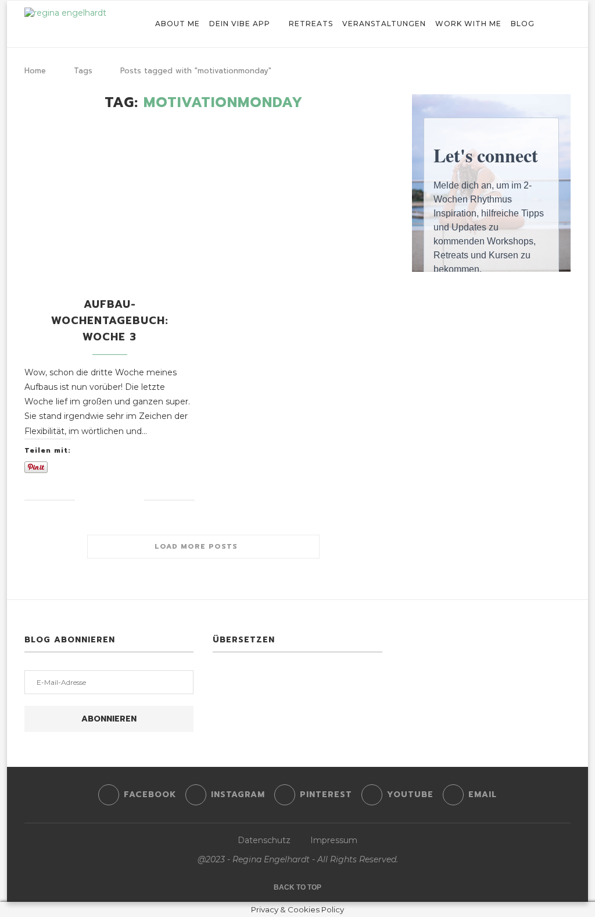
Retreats (311, 23)
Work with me (468, 23)
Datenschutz (264, 840)
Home (35, 70)
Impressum (333, 840)
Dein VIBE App (239, 23)
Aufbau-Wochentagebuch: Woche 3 (110, 320)
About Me (177, 23)
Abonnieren (109, 719)
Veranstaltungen (384, 23)
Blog (523, 23)
